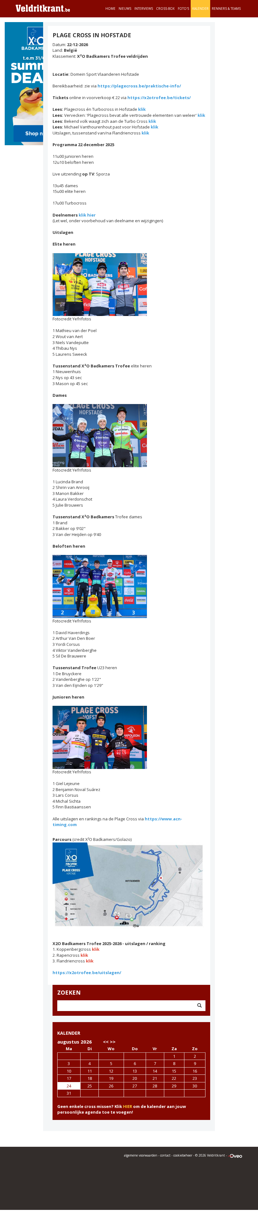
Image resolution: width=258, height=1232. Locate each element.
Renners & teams (226, 8)
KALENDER (68, 1033)
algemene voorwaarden (140, 1155)
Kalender (200, 8)
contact (165, 1155)
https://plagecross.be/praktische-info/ (139, 86)
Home (110, 8)
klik (142, 109)
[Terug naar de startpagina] (43, 8)
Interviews (143, 8)
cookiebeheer (182, 1155)
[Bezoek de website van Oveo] (235, 1155)
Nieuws (125, 8)
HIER (127, 1106)
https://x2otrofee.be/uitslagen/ (87, 972)
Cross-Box (165, 8)
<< (106, 1042)
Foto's (183, 8)
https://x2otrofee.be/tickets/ (159, 97)
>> (112, 1042)
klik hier (87, 215)
